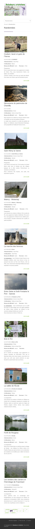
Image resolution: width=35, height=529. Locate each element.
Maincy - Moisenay (11, 199)
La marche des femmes (13, 246)
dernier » (13, 512)
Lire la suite (26, 80)
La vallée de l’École (11, 386)
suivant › (7, 512)
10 (23, 511)
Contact (29, 520)
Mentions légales (13, 520)
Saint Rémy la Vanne (12, 151)
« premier (7, 509)
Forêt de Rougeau (11, 433)
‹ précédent (15, 509)
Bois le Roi (8, 339)
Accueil (6, 24)
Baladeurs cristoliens (18, 525)
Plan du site (22, 520)
